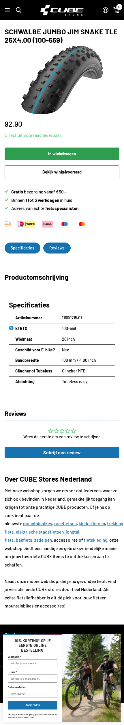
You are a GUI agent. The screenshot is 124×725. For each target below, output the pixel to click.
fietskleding (95, 540)
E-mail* (12, 672)
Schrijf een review (62, 452)
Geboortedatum (17, 687)
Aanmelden (32, 705)
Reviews (57, 247)
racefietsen (65, 523)
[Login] (105, 10)
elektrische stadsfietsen (40, 531)
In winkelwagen (62, 153)
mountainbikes (37, 523)
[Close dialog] (117, 638)
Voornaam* (14, 656)
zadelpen (43, 540)
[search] (18, 10)
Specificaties (22, 247)
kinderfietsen (92, 523)
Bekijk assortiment (8, 10)
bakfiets (24, 540)
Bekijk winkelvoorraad (62, 171)
